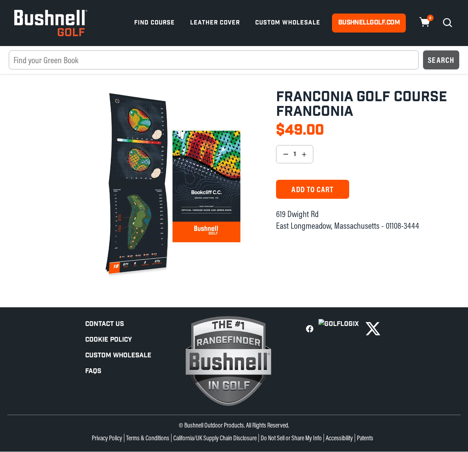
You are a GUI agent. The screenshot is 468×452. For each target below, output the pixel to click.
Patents (365, 438)
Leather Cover (215, 23)
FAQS (93, 371)
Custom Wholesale (287, 23)
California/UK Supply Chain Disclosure (215, 438)
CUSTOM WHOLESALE (118, 355)
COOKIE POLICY (108, 339)
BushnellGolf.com (369, 22)
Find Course (154, 23)
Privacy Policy (107, 438)
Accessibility (339, 438)
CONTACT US (104, 324)
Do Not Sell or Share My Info (291, 438)
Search (441, 60)
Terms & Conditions (147, 438)
